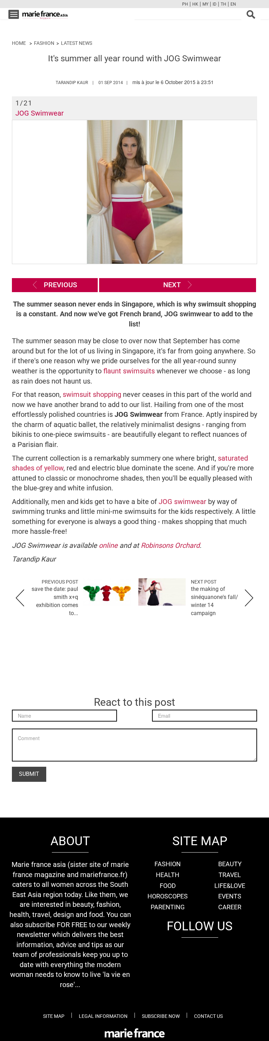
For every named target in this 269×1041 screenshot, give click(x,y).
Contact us (208, 1016)
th (223, 4)
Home (19, 43)
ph (185, 4)
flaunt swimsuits (129, 371)
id (214, 4)
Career (229, 907)
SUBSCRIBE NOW (161, 1016)
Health (167, 874)
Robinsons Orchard (170, 545)
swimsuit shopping (92, 394)
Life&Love (229, 885)
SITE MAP (53, 1016)
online (109, 545)
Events (229, 896)
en (233, 4)
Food (168, 885)
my (205, 4)
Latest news (76, 43)
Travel (230, 874)
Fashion (44, 43)
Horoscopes (167, 896)
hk (195, 4)
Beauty (230, 864)
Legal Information (103, 1016)
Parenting (168, 907)
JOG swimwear (182, 501)
